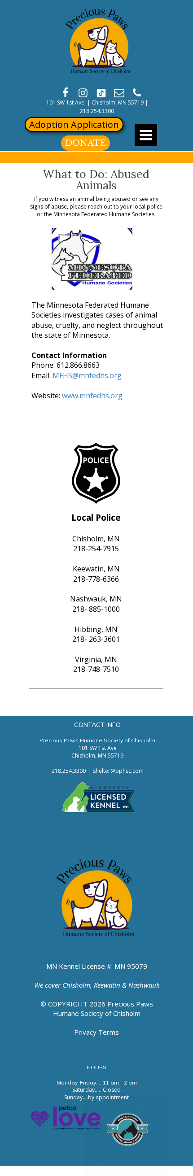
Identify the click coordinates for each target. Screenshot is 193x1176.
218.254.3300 (97, 111)
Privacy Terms (96, 1032)
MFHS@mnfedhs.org (87, 375)
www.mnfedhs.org (92, 396)
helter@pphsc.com (120, 771)
